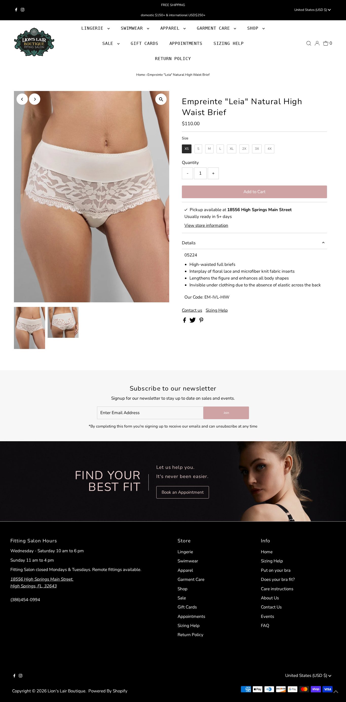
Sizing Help (217, 310)
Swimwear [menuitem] (133, 28)
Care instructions (277, 589)
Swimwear (188, 561)
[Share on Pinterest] (201, 321)
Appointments (191, 616)
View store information (206, 225)
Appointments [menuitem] (185, 43)
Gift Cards (187, 607)
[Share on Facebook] (185, 321)
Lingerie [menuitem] (93, 28)
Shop (254, 28)
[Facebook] (16, 10)
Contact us (192, 310)
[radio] (186, 149)
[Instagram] (23, 10)
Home (140, 74)
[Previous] (22, 99)
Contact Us (271, 607)
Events (267, 616)
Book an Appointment (183, 492)
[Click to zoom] (161, 99)
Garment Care (191, 579)
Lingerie (185, 552)
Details (189, 243)
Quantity (190, 162)
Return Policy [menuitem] (173, 58)
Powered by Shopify (107, 691)
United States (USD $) (311, 10)
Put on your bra (276, 570)
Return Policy (190, 635)
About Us (270, 598)
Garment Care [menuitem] (215, 28)
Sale (182, 598)
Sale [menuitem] (109, 43)
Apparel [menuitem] (171, 28)
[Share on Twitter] (193, 321)
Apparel (185, 570)
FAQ (265, 626)
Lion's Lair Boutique (66, 691)
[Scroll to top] (336, 692)
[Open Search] (308, 43)
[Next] (34, 99)
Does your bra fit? (278, 579)
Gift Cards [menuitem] (144, 43)
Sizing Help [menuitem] (229, 43)
